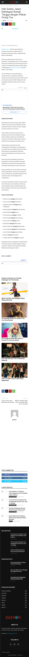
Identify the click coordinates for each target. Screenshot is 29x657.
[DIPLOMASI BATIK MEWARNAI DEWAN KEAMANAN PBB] (5, 579)
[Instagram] (14, 644)
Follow (24, 478)
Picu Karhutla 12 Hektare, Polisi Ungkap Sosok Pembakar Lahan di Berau (18, 493)
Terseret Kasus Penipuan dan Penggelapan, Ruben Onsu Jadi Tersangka (18, 501)
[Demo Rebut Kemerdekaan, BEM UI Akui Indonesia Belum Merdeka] (5, 518)
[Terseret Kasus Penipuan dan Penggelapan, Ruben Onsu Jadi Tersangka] (5, 502)
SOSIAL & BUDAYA (12, 496)
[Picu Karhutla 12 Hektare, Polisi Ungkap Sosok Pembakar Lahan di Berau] (5, 494)
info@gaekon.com (12, 633)
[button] (2, 2)
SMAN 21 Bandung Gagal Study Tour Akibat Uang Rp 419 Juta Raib (21, 402)
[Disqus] (14, 447)
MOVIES (16, 5)
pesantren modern (15, 67)
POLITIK (10, 521)
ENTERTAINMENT (9, 5)
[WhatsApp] (13, 24)
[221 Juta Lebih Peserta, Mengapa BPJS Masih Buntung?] (5, 572)
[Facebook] (3, 24)
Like (25, 474)
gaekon (4, 20)
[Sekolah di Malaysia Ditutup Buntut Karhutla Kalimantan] (5, 510)
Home (3, 5)
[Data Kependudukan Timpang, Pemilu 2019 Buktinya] (5, 564)
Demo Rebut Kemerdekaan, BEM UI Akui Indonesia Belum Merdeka (17, 517)
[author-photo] (14, 417)
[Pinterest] (10, 24)
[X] (6, 24)
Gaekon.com (5, 49)
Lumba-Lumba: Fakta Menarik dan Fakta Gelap (8, 401)
